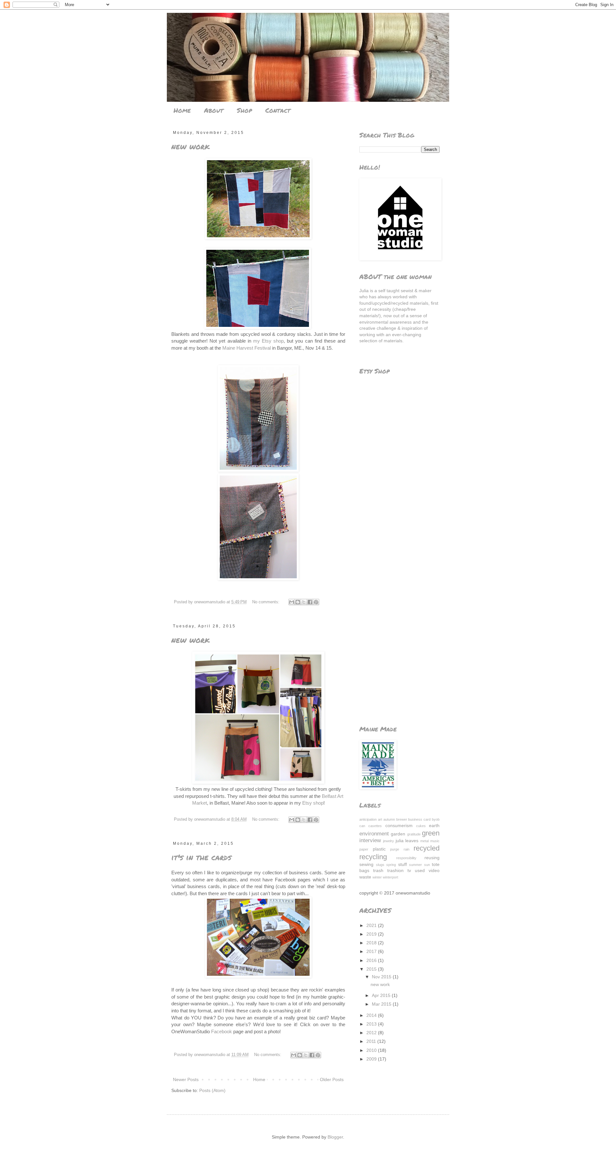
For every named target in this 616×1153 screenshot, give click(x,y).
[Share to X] (304, 602)
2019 (372, 934)
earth (434, 825)
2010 (372, 1050)
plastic (379, 849)
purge (394, 849)
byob (436, 819)
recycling (373, 857)
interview (370, 840)
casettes (375, 826)
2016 (372, 960)
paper (363, 849)
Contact (277, 110)
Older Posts (332, 1079)
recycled (427, 848)
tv (409, 870)
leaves (411, 840)
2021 (372, 925)
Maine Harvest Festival (246, 348)
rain (406, 849)
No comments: (266, 602)
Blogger (335, 1137)
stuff (402, 864)
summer (415, 865)
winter (377, 877)
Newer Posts (186, 1079)
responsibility (406, 858)
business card (419, 819)
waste (365, 876)
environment (374, 834)
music (435, 841)
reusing (432, 857)
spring (391, 865)
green (431, 833)
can (362, 826)
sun (427, 865)
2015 (372, 969)
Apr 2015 (382, 995)
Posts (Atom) (212, 1090)
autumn (389, 819)
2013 (372, 1023)
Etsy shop (312, 803)
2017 (372, 951)
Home (182, 110)
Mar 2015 (382, 1004)
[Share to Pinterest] (316, 602)
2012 (372, 1032)
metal (424, 841)
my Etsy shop (268, 341)
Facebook (221, 1031)
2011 (371, 1041)
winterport (390, 877)
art (380, 819)
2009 (372, 1058)
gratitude (414, 834)
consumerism (399, 825)
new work (190, 146)
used (420, 870)
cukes (421, 826)
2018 (372, 942)
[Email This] (291, 602)
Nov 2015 (382, 976)
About (213, 110)
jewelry (388, 841)
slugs (380, 865)
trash (378, 870)
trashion (395, 870)
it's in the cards (201, 857)
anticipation (368, 819)
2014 (372, 1015)
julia (400, 840)
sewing (366, 864)
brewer (401, 819)
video (434, 870)
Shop (244, 110)
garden (398, 833)
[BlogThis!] (298, 602)
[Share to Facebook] (310, 602)
